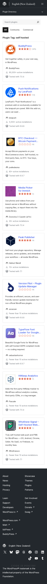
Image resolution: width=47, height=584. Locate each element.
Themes (29, 480)
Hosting (6, 485)
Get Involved (31, 498)
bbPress (8, 529)
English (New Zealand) (19, 545)
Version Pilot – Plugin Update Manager (29, 285)
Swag (29, 512)
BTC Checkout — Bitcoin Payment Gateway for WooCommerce (27, 140)
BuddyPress (25, 46)
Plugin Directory (9, 12)
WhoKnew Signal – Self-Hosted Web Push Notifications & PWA (29, 423)
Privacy (6, 489)
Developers (8, 507)
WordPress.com (11, 520)
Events (28, 503)
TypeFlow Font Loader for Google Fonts (28, 331)
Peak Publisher (26, 237)
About (5, 476)
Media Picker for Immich (25, 189)
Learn (5, 498)
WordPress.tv (10, 512)
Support (6, 503)
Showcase (30, 476)
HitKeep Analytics (28, 375)
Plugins (28, 485)
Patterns (29, 489)
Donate (30, 507)
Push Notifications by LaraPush (28, 90)
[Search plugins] (38, 22)
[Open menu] (43, 4)
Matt (6, 525)
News (5, 480)
